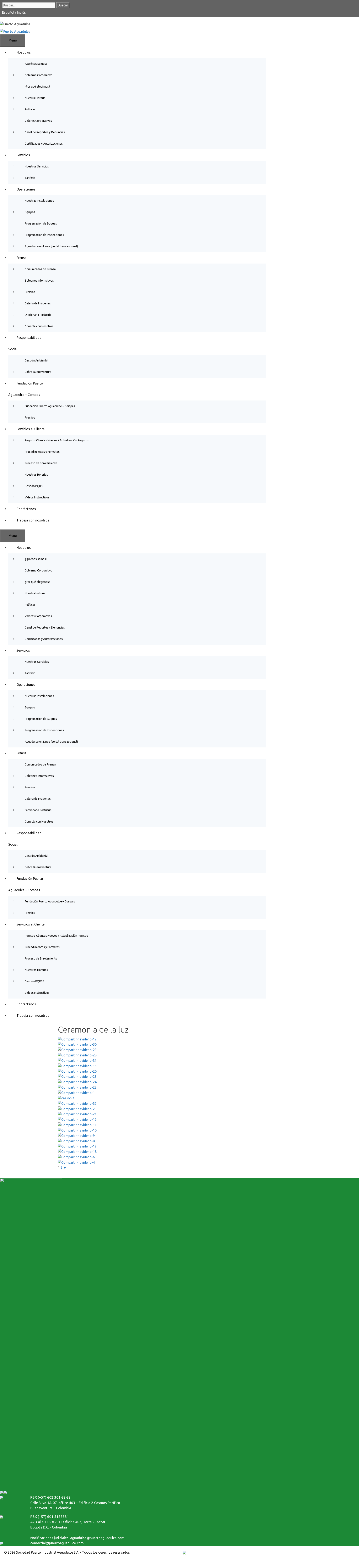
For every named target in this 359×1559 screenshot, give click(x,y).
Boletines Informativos (39, 280)
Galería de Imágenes (38, 303)
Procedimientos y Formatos (42, 451)
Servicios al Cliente (30, 429)
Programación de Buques (41, 223)
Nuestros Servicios (37, 166)
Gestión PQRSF (34, 486)
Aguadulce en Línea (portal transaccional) (51, 246)
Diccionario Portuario (38, 314)
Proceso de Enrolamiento (41, 463)
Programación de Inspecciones (44, 235)
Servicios (23, 155)
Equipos (30, 212)
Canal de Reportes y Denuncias (45, 132)
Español (8, 12)
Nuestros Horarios (36, 474)
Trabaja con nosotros (32, 520)
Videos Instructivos (37, 497)
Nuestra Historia (35, 98)
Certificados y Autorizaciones (44, 143)
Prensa (21, 258)
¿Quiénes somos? (36, 63)
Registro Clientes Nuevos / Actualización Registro (57, 440)
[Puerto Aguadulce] (15, 31)
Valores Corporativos (38, 120)
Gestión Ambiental (36, 360)
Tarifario (30, 177)
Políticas (30, 109)
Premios (30, 292)
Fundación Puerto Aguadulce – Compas (50, 406)
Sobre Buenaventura (38, 372)
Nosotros (23, 52)
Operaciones (25, 189)
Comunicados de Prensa (40, 269)
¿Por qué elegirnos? (37, 86)
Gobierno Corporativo (38, 75)
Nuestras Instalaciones (39, 200)
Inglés (21, 12)
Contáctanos (26, 509)
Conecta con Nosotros (39, 326)
